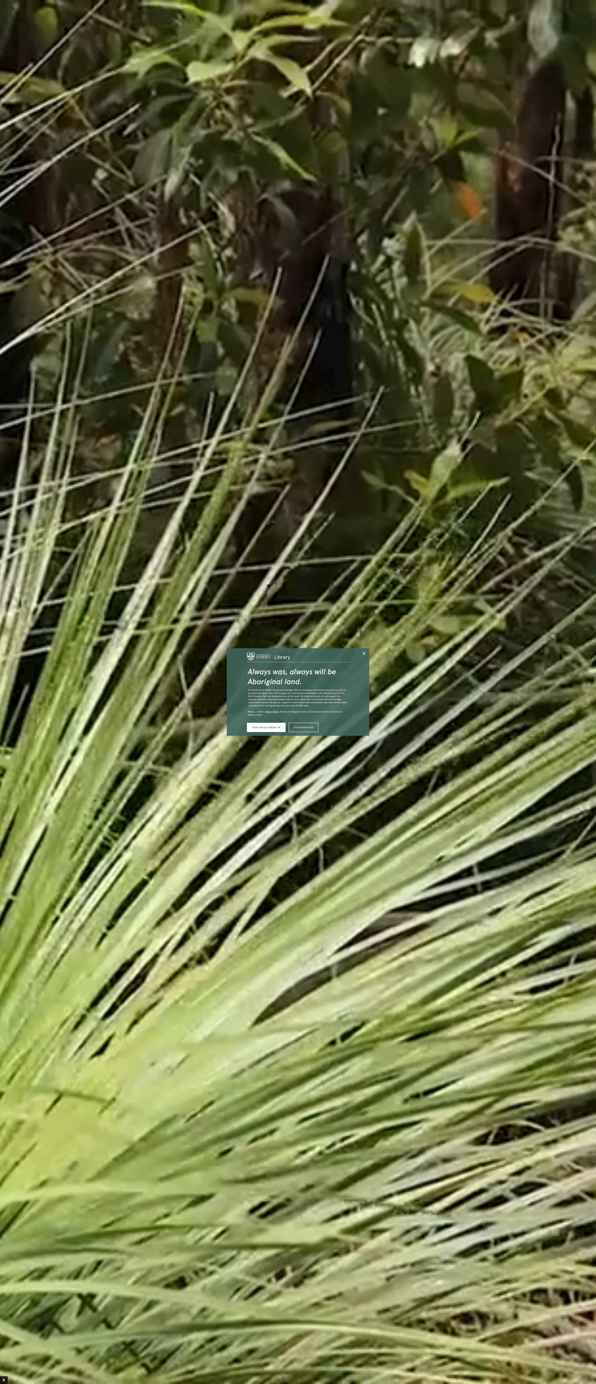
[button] (364, 654)
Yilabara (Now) (272, 711)
